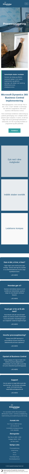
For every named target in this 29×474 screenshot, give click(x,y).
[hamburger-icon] (26, 4)
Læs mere (14, 275)
